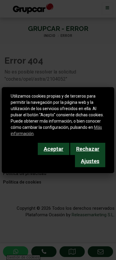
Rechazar (87, 149)
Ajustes (90, 161)
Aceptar (53, 149)
